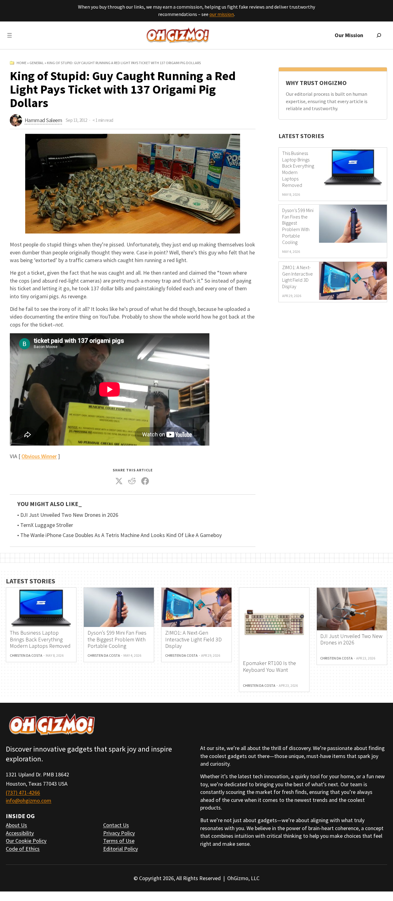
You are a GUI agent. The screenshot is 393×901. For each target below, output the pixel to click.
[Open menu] (9, 35)
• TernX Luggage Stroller (45, 525)
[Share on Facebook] (145, 481)
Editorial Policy (120, 848)
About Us (16, 825)
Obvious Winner (39, 456)
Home (21, 62)
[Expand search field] (379, 35)
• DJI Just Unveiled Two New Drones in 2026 (67, 515)
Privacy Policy (119, 833)
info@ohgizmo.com (28, 800)
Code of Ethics (23, 848)
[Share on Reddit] (132, 481)
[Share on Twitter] (119, 481)
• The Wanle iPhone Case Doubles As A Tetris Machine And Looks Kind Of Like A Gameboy (119, 535)
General (36, 62)
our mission (221, 14)
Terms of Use (118, 840)
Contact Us (116, 825)
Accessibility (20, 833)
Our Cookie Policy (26, 840)
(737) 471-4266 (23, 792)
